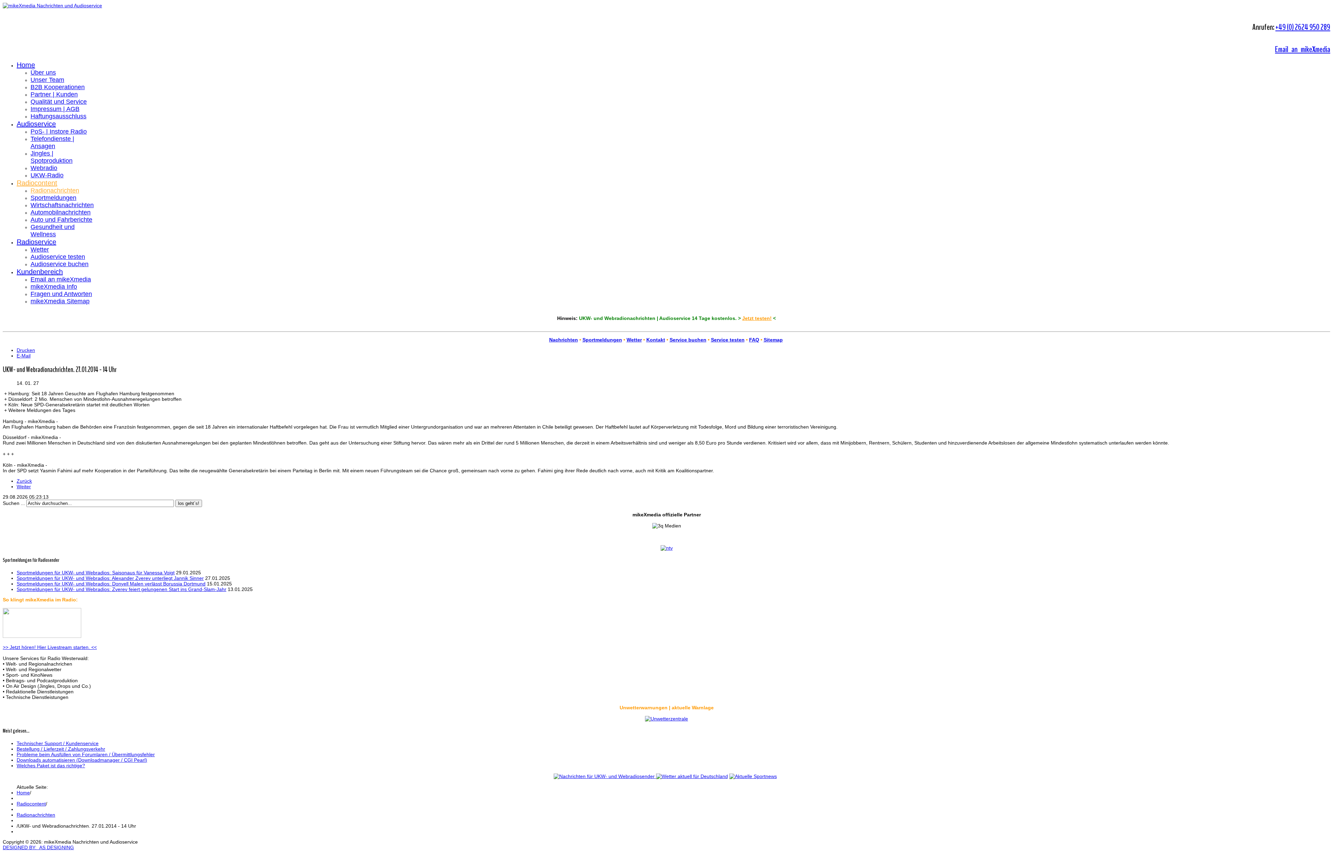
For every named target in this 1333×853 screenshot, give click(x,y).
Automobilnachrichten (61, 212)
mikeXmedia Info (54, 286)
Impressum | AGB (55, 108)
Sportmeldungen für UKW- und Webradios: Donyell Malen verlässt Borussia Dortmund (111, 583)
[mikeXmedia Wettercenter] (691, 776)
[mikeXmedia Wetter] (666, 718)
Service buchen (688, 340)
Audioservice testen (58, 256)
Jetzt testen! (757, 318)
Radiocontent (37, 183)
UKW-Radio (47, 175)
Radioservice (36, 242)
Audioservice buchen (60, 264)
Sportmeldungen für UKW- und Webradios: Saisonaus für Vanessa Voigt (96, 572)
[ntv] (667, 548)
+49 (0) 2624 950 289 (1302, 27)
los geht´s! (188, 503)
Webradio (44, 167)
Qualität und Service (59, 101)
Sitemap (773, 340)
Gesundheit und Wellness (53, 230)
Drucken (26, 350)
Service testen (728, 340)
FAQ (754, 340)
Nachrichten (563, 340)
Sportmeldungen (53, 197)
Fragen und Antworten (61, 293)
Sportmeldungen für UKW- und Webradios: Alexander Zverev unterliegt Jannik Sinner (110, 578)
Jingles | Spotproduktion (52, 157)
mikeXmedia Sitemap (60, 301)
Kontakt (655, 340)
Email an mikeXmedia (1302, 49)
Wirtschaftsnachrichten (62, 205)
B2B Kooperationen (58, 87)
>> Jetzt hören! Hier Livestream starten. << (50, 647)
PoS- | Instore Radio (59, 131)
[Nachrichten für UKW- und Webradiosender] (604, 776)
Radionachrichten (55, 190)
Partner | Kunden (54, 94)
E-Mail (24, 355)
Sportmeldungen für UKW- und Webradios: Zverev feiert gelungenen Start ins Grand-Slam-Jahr (121, 589)
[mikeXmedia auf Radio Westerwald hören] (42, 636)
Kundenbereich (40, 272)
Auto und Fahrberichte (61, 219)
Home (26, 65)
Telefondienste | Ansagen (52, 142)
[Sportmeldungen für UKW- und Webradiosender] (753, 776)
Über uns (43, 72)
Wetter (40, 249)
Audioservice (36, 124)
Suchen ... (14, 503)
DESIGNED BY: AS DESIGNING (38, 847)
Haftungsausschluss (58, 116)
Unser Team (47, 79)
